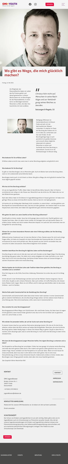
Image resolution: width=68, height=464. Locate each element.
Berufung (38, 455)
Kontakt (58, 372)
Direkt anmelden (9, 408)
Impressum (57, 378)
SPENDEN (50, 4)
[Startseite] (9, 4)
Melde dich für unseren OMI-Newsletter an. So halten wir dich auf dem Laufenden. (30, 405)
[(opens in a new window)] (30, 4)
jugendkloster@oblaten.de (12, 393)
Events (20, 455)
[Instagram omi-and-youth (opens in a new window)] (35, 4)
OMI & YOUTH (56, 455)
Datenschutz (58, 382)
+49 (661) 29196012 (11, 389)
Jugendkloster (6, 455)
